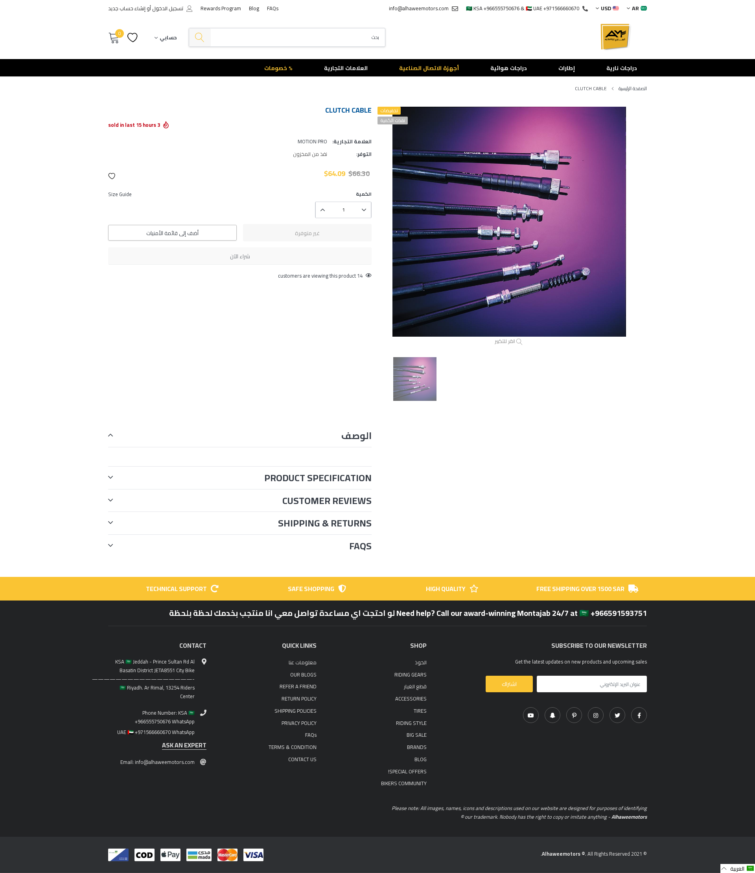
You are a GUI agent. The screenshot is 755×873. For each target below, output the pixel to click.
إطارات (566, 68)
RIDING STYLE (411, 723)
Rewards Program (221, 8)
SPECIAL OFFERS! (407, 771)
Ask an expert (184, 745)
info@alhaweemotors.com (419, 8)
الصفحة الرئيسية (633, 88)
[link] (639, 715)
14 (360, 275)
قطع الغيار (415, 686)
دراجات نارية (621, 68)
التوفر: (364, 154)
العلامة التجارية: (352, 141)
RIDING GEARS (410, 674)
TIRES (420, 710)
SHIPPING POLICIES (295, 710)
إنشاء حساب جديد (126, 8)
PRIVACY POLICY (299, 723)
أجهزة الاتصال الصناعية (429, 68)
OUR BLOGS (303, 674)
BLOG (420, 759)
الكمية (364, 194)
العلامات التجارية (346, 68)
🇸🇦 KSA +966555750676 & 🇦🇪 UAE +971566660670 (522, 8)
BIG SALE (417, 734)
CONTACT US (302, 759)
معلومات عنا (303, 662)
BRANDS (417, 747)
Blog (254, 8)
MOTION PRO (312, 141)
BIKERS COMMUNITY (404, 783)
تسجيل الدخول (167, 8)
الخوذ (421, 662)
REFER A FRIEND (298, 686)
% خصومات (278, 68)
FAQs (272, 8)
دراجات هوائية (508, 68)
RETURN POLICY (299, 698)
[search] (200, 37)
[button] (112, 176)
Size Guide (120, 194)
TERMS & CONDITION (293, 747)
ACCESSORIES (411, 698)
